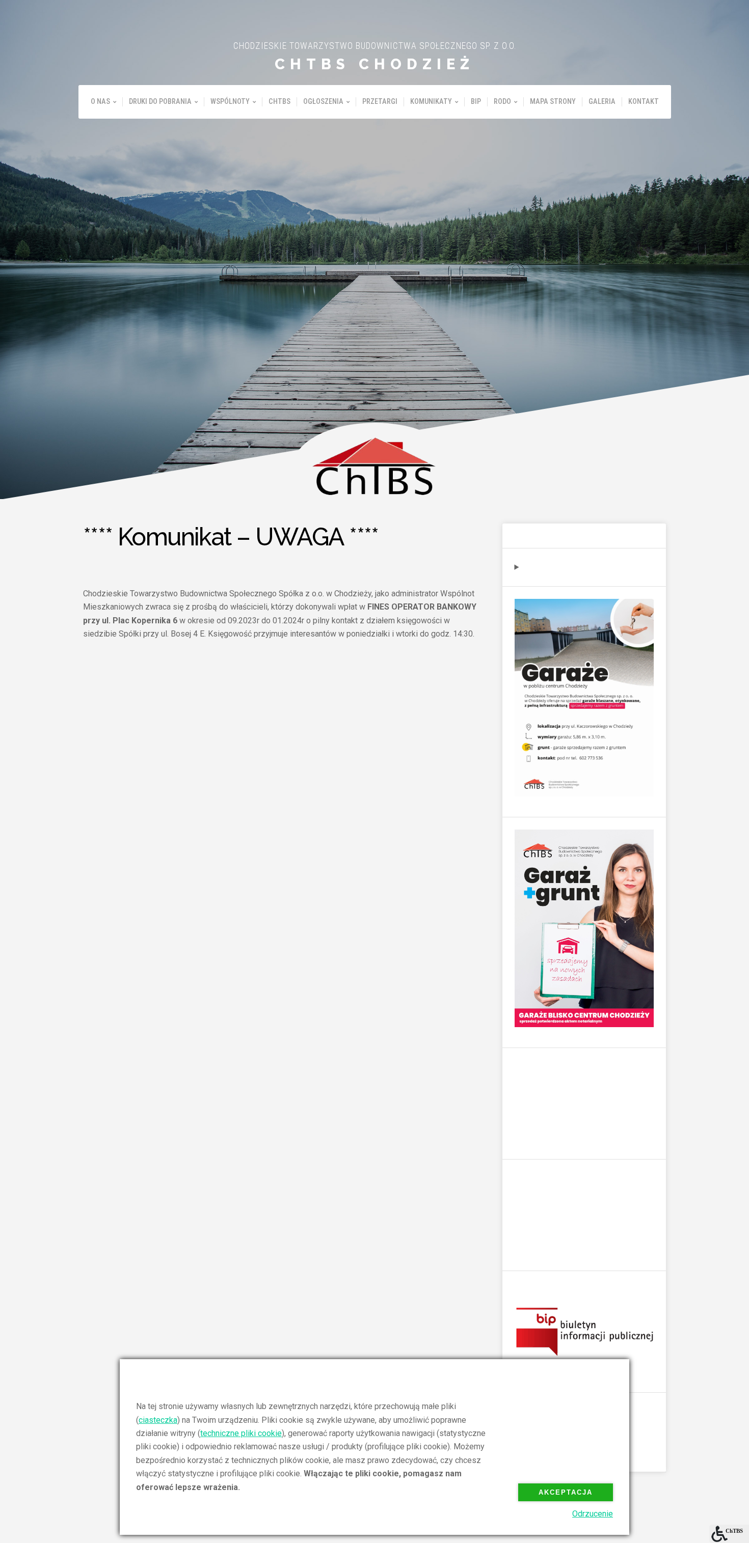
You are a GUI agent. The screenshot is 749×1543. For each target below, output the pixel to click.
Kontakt (643, 101)
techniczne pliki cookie (241, 1433)
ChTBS (279, 101)
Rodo (502, 101)
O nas (100, 101)
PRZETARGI (379, 101)
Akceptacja (566, 1492)
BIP (476, 101)
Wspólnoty (230, 101)
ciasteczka (158, 1420)
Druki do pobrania (160, 101)
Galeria (602, 101)
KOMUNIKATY (431, 101)
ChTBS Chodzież (374, 64)
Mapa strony (553, 101)
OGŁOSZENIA (323, 101)
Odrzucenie (592, 1514)
